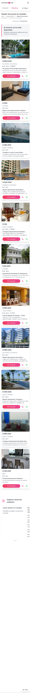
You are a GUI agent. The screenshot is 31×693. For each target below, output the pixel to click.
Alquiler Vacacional (22, 16)
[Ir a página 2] (15, 540)
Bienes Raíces (10, 16)
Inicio (2, 16)
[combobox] (20, 21)
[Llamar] (22, 76)
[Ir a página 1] (14, 540)
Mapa (26, 689)
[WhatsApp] (27, 76)
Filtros (26, 8)
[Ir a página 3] (16, 540)
